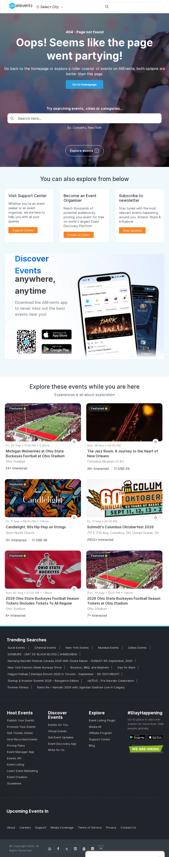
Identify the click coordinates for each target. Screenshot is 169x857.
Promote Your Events (21, 726)
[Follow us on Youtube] (84, 848)
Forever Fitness (18, 687)
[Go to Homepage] (49, 848)
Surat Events (17, 647)
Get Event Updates (60, 737)
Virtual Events (57, 731)
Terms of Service (90, 827)
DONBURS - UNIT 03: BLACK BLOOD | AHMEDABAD (42, 654)
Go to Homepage (84, 84)
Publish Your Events (20, 720)
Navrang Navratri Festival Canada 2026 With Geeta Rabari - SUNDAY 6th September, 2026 (70, 661)
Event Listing (15, 764)
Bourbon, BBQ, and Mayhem (89, 667)
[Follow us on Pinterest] (92, 848)
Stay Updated (132, 230)
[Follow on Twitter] (67, 848)
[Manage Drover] (10, 5)
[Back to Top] (101, 848)
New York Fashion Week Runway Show (35, 667)
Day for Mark (126, 667)
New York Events (78, 647)
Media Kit (95, 726)
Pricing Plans (16, 745)
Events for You (58, 724)
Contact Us (128, 827)
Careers (25, 827)
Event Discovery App (62, 743)
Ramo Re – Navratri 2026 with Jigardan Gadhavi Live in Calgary (81, 687)
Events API (14, 758)
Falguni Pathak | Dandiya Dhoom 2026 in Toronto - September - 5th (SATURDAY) (63, 674)
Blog (92, 745)
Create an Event (79, 235)
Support (40, 827)
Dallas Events (137, 647)
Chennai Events (46, 647)
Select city (49, 7)
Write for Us (56, 750)
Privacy (111, 827)
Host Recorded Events (22, 739)
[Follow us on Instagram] (75, 848)
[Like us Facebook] (58, 848)
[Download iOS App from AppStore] (155, 737)
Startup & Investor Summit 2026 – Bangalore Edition (43, 680)
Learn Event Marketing (22, 771)
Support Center (99, 739)
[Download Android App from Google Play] (137, 737)
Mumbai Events (109, 647)
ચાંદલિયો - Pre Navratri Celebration (110, 680)
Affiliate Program (100, 733)
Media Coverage (62, 827)
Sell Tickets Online (20, 733)
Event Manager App (20, 752)
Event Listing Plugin (102, 720)
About (11, 827)
